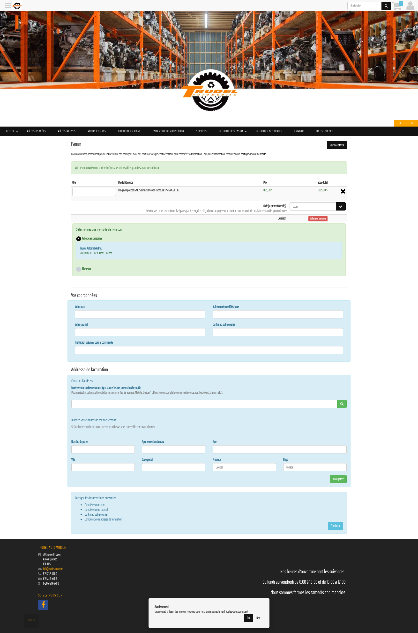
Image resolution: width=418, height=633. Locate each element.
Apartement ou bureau (153, 441)
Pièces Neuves (67, 131)
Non (258, 618)
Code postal (147, 459)
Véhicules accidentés (269, 131)
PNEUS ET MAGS (97, 131)
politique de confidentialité (253, 154)
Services (201, 131)
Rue (214, 441)
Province (217, 459)
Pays (285, 459)
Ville (73, 459)
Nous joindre (324, 131)
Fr (400, 123)
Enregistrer (338, 479)
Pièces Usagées (36, 131)
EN (412, 123)
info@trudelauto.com (53, 569)
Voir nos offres (337, 145)
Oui (248, 618)
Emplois (299, 131)
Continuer (335, 525)
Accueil (10, 131)
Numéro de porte (79, 441)
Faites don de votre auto (168, 131)
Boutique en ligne (129, 131)
